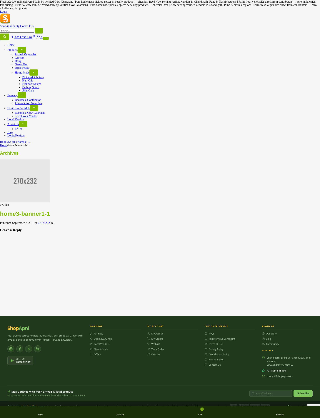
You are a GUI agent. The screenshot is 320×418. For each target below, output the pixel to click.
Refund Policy (216, 359)
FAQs (18, 128)
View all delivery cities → (280, 365)
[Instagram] (10, 348)
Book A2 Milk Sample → (15, 141)
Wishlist (155, 344)
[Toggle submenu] (22, 50)
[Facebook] (19, 348)
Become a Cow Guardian (30, 112)
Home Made (22, 72)
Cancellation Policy (219, 354)
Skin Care (28, 90)
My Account (157, 333)
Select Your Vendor (26, 116)
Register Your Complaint (222, 338)
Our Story (271, 333)
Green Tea (21, 64)
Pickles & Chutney (33, 77)
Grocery (19, 57)
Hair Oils (27, 80)
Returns (155, 354)
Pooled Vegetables (25, 54)
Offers (97, 354)
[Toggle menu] (46, 38)
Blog (10, 132)
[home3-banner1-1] (25, 201)
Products (12, 49)
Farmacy (12, 95)
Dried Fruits (22, 67)
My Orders (157, 338)
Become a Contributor (28, 99)
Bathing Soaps (30, 87)
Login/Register (16, 135)
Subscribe (303, 393)
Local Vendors (15, 119)
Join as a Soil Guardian (28, 103)
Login (3, 11)
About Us (13, 124)
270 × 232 (44, 222)
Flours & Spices (31, 83)
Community (272, 344)
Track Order (157, 349)
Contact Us (215, 364)
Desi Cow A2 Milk (18, 108)
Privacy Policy (216, 349)
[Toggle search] (4, 37)
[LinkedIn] (37, 348)
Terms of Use (216, 344)
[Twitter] (28, 348)
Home (11, 44)
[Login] (34, 37)
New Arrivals (101, 349)
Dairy (18, 61)
